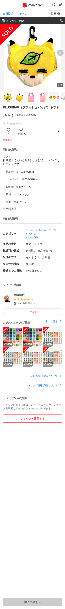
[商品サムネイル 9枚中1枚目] (8, 97)
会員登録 (8, 13)
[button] (54, 5)
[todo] (60, 5)
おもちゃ (31, 233)
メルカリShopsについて (44, 376)
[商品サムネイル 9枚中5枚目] (54, 97)
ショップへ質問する (32, 418)
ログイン (22, 13)
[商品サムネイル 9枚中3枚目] (31, 97)
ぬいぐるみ (32, 237)
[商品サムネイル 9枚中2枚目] (19, 97)
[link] (53, 321)
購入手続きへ (32, 602)
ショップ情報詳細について (42, 385)
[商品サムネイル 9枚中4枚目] (43, 97)
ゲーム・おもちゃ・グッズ (41, 230)
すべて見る (51, 321)
